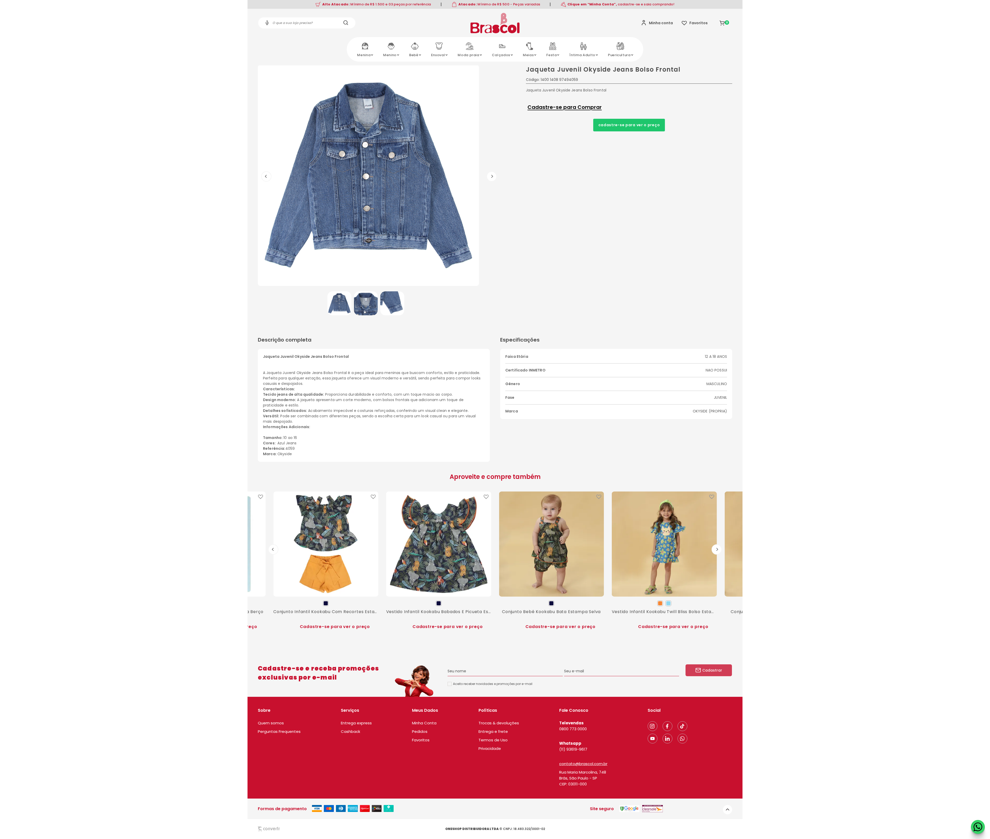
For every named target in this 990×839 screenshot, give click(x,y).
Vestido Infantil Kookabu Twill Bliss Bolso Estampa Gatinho (664, 611)
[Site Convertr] (281, 829)
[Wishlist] (695, 23)
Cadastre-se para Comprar (564, 107)
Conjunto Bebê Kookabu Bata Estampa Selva (551, 611)
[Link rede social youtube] (652, 738)
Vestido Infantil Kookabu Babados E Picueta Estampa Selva (438, 611)
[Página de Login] (657, 23)
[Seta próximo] (491, 176)
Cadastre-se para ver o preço (629, 125)
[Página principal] (495, 23)
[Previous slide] (273, 549)
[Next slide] (717, 549)
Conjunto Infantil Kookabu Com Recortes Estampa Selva (325, 611)
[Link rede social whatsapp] (682, 738)
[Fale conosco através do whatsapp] (977, 826)
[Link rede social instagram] (652, 726)
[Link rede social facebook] (667, 726)
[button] (339, 303)
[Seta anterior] (266, 176)
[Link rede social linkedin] (667, 738)
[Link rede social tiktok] (682, 726)
